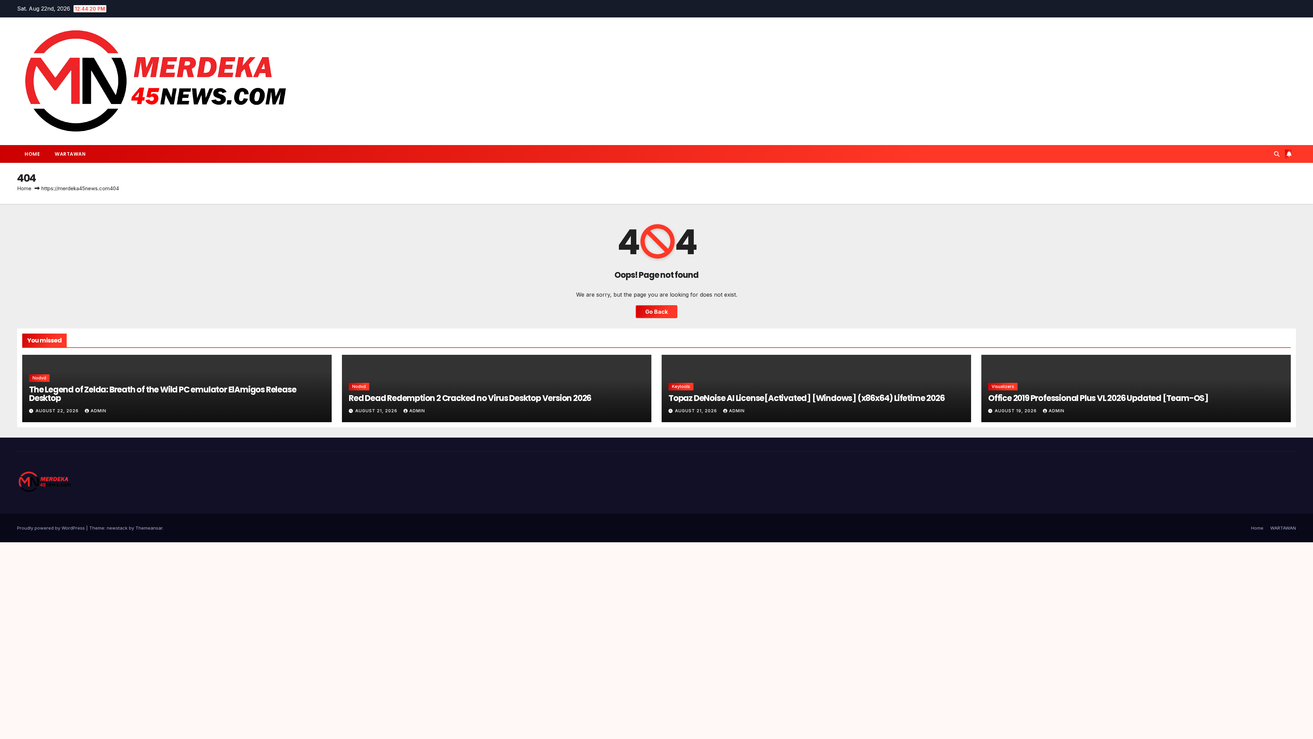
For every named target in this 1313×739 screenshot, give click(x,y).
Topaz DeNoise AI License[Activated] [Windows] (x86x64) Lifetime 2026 (806, 398)
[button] (1276, 154)
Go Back (656, 311)
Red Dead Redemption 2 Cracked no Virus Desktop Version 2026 (470, 398)
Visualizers (1003, 386)
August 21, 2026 (377, 410)
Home (32, 154)
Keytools (681, 386)
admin (98, 410)
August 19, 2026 (1016, 410)
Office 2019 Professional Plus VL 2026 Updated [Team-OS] (1098, 398)
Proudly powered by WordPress (51, 528)
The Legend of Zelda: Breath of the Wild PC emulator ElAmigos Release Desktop (162, 394)
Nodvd (39, 377)
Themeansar (148, 528)
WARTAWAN (70, 154)
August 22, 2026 (58, 410)
